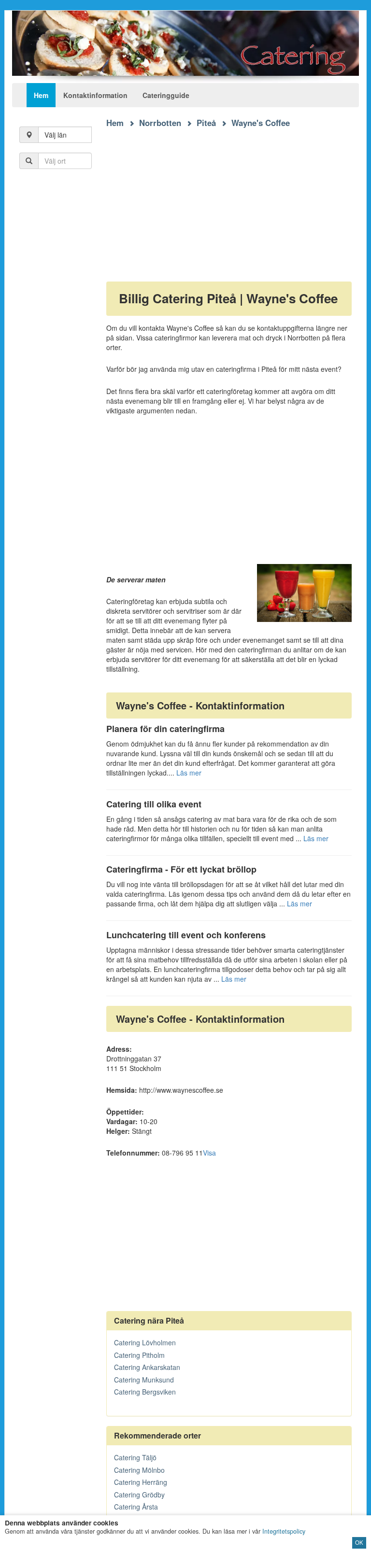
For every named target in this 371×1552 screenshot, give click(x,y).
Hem (41, 95)
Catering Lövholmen (145, 1342)
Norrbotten (160, 122)
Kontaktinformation (95, 95)
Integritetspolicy (283, 1531)
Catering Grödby (139, 1494)
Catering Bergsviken (145, 1392)
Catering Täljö (135, 1457)
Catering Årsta (136, 1506)
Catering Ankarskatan (147, 1367)
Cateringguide (166, 95)
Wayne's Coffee (260, 122)
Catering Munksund (144, 1379)
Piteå (206, 122)
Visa (209, 1152)
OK (359, 1542)
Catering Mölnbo (139, 1470)
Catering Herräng (140, 1482)
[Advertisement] (229, 196)
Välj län (55, 135)
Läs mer (188, 772)
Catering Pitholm (139, 1355)
